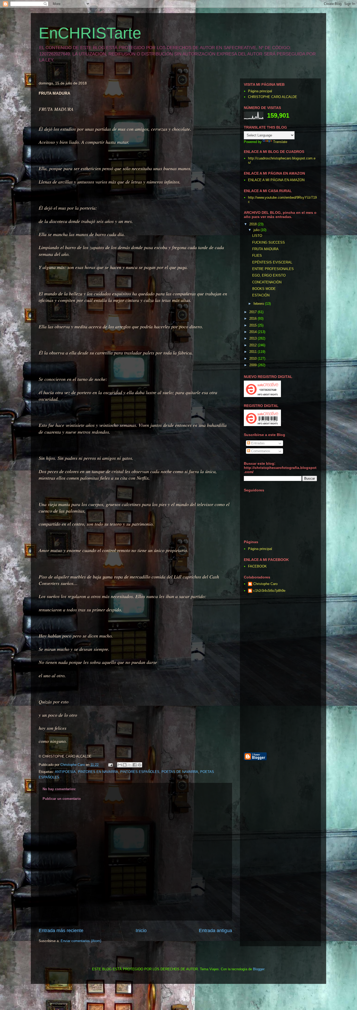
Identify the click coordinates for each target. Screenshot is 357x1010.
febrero (259, 304)
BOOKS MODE (264, 289)
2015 (253, 325)
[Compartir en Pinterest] (139, 764)
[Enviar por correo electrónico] (119, 764)
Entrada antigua (215, 930)
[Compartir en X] (129, 764)
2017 (253, 312)
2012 (253, 345)
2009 (253, 365)
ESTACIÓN (260, 295)
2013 (253, 338)
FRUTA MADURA (265, 249)
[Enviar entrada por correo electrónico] (110, 765)
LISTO (257, 236)
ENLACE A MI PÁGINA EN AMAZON (276, 180)
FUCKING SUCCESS (268, 242)
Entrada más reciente (61, 930)
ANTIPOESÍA (65, 772)
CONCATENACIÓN (266, 282)
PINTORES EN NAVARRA (98, 772)
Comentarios (260, 451)
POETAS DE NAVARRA (180, 772)
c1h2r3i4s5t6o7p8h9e (269, 591)
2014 (253, 332)
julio (257, 230)
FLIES (257, 255)
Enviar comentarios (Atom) (81, 941)
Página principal (260, 91)
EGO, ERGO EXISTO (269, 275)
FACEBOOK (257, 566)
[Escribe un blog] (124, 764)
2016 (253, 318)
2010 (253, 358)
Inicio (141, 930)
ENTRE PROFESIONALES (273, 269)
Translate (280, 142)
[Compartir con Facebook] (134, 764)
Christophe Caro (265, 584)
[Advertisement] (305, 673)
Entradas (257, 443)
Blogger (258, 969)
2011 (253, 352)
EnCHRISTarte (90, 33)
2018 (253, 224)
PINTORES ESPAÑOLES (139, 772)
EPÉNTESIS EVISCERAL (272, 262)
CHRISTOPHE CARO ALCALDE (272, 97)
